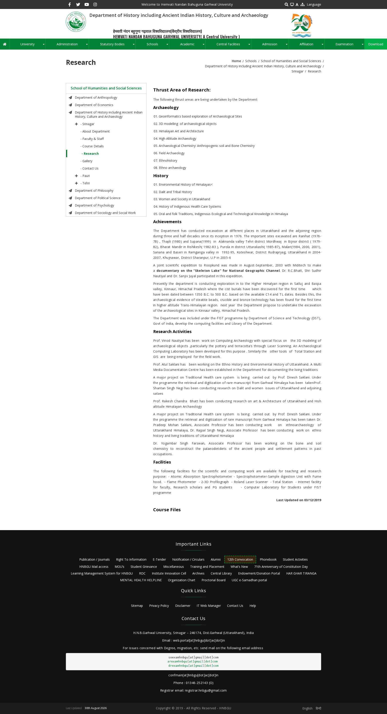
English (307, 708)
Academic (192, 46)
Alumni (216, 559)
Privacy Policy (159, 605)
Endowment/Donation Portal (259, 573)
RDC (142, 573)
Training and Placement (207, 566)
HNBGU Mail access (93, 566)
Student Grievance (144, 566)
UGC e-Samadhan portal (249, 580)
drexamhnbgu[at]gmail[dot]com (193, 665)
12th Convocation (240, 559)
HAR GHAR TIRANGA (301, 573)
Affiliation (312, 46)
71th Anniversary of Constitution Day (281, 566)
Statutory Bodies (117, 46)
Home (236, 61)
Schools (158, 46)
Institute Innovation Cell (169, 573)
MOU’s (119, 566)
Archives (198, 573)
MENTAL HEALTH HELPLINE (141, 580)
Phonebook (268, 559)
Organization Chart (181, 580)
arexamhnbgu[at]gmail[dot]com (193, 661)
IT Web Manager (209, 605)
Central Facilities (234, 46)
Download (375, 44)
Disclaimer (182, 605)
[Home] (76, 21)
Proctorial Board (214, 580)
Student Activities (295, 559)
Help (252, 605)
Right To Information (131, 559)
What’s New (239, 566)
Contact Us (235, 605)
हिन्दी (318, 708)
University (32, 46)
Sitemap (137, 605)
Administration (73, 46)
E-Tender (159, 559)
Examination (349, 46)
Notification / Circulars (188, 559)
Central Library (221, 573)
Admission (275, 46)
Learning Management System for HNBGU (102, 573)
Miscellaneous (173, 566)
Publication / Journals (94, 559)
